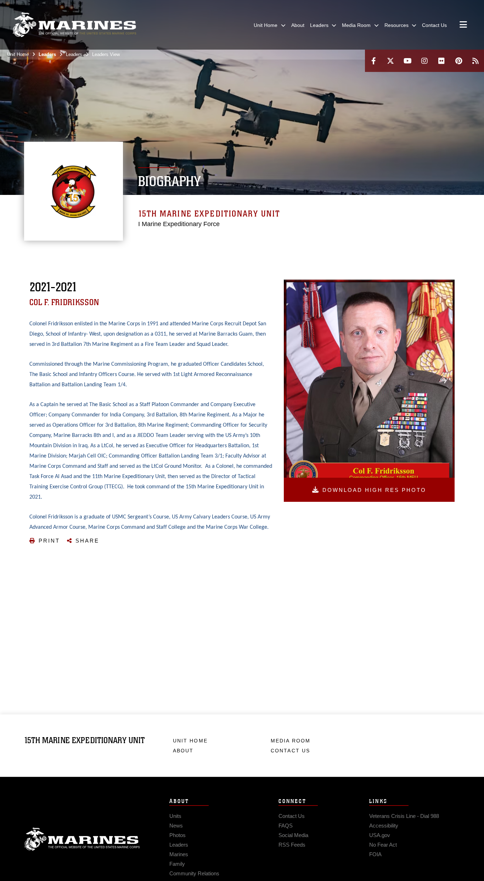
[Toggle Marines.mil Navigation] (463, 25)
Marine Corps (82, 839)
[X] (390, 61)
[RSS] (475, 61)
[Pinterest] (458, 61)
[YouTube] (407, 61)
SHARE (87, 541)
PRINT (49, 541)
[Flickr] (441, 61)
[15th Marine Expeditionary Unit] (74, 24)
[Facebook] (373, 61)
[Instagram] (424, 61)
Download (374, 490)
